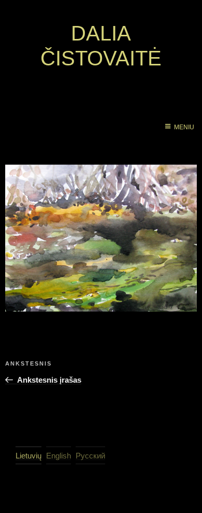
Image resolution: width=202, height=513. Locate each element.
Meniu (184, 127)
